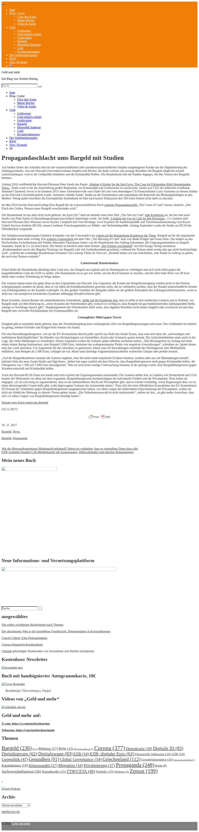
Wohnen (121, 771)
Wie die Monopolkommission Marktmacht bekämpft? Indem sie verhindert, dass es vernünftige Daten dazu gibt (70, 448)
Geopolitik (15, 759)
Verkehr (105, 771)
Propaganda (20, 438)
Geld (12, 27)
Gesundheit (44, 759)
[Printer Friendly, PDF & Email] (99, 417)
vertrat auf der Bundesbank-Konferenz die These (126, 235)
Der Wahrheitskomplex (23, 55)
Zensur (144, 771)
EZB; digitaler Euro (112, 753)
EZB (81, 754)
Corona (109, 748)
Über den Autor (26, 16)
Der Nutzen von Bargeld (117, 246)
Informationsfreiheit (184, 760)
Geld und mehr (21, 823)
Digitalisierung (19, 753)
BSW (12, 58)
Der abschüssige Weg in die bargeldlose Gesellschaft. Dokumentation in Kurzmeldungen (56, 631)
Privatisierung (99, 765)
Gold (20, 48)
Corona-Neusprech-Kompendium (22, 644)
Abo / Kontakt (18, 62)
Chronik (7, 651)
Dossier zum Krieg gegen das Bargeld (25, 402)
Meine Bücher (26, 20)
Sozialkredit (54, 771)
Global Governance (81, 759)
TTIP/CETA (80, 771)
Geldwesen (24, 30)
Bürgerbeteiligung (83, 749)
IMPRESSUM (11, 812)
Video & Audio (26, 23)
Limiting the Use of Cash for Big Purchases (137, 218)
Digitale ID (168, 748)
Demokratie (139, 748)
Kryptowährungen (28, 51)
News (16, 431)
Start (12, 9)
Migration (70, 765)
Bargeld (22, 41)
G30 (178, 754)
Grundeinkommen (157, 759)
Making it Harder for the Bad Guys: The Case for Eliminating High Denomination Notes (96, 186)
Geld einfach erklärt (29, 34)
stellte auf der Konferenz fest (100, 300)
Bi (35, 749)
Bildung (48, 749)
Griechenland (121, 759)
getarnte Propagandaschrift (121, 205)
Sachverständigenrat (21, 771)
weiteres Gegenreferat (60, 239)
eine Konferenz (155, 215)
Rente (161, 765)
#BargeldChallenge (29, 44)
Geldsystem (24, 37)
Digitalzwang (55, 753)
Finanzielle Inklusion (153, 754)
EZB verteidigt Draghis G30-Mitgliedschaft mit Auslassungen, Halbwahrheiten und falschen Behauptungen (68, 452)
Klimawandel (43, 765)
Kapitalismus (15, 765)
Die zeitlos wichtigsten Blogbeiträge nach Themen (32, 624)
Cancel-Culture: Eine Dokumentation (24, 638)
